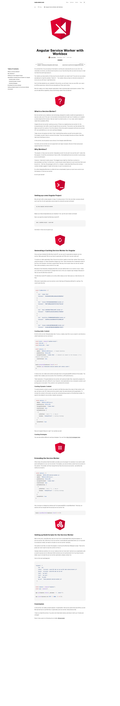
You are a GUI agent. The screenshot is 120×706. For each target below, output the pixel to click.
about (76, 2)
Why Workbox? (11, 73)
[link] (53, 7)
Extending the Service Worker (14, 85)
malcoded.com (39, 2)
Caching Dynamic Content (15, 81)
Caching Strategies (13, 83)
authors (72, 2)
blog (67, 2)
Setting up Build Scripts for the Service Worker (18, 87)
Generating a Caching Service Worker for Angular (19, 77)
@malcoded (61, 618)
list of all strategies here (73, 437)
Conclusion (10, 89)
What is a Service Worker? (14, 71)
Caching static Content (14, 79)
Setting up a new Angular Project (15, 75)
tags (81, 2)
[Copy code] (84, 206)
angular (60, 60)
